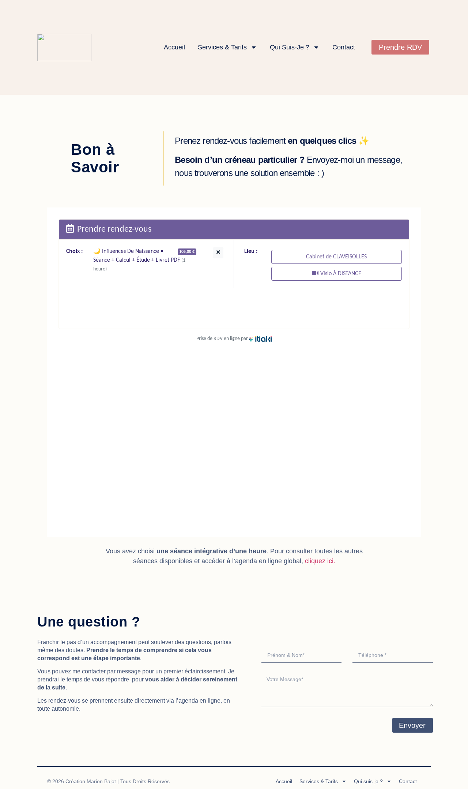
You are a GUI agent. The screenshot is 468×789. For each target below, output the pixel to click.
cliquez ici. (320, 561)
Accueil (174, 47)
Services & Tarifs (222, 47)
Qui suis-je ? (289, 47)
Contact (343, 47)
